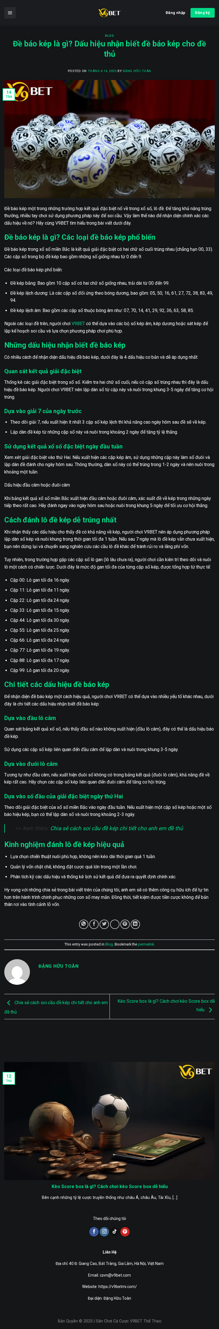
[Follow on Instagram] (104, 1232)
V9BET (78, 323)
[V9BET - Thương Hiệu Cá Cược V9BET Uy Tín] (109, 13)
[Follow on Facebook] (94, 1232)
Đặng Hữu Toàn (137, 71)
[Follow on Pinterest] (125, 1232)
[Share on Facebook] (94, 924)
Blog (109, 36)
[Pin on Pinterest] (125, 924)
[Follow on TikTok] (114, 1232)
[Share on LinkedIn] (135, 924)
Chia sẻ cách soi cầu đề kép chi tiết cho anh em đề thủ (116, 828)
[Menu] (10, 13)
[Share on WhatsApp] (83, 924)
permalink (146, 944)
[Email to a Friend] (114, 924)
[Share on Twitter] (104, 924)
